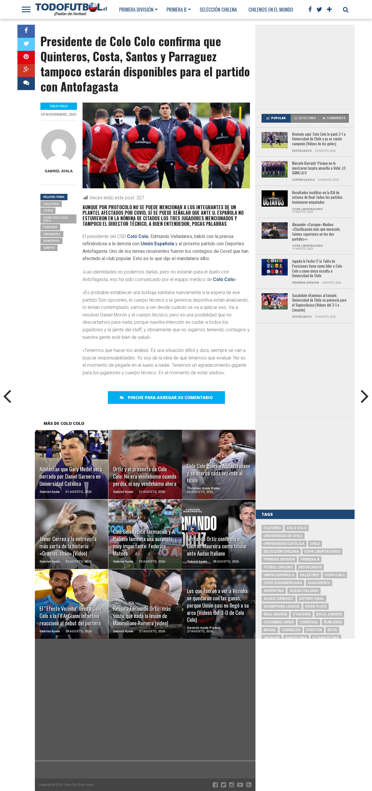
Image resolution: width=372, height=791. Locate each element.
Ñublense (333, 622)
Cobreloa (291, 630)
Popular (278, 118)
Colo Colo (138, 236)
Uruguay (272, 638)
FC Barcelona (325, 638)
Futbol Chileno (278, 567)
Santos (49, 247)
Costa (48, 210)
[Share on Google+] (26, 70)
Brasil (270, 630)
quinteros (51, 240)
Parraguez (51, 234)
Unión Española (157, 243)
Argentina (274, 591)
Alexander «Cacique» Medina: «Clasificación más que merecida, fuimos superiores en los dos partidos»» (316, 232)
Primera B (177, 9)
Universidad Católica (284, 544)
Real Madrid (275, 614)
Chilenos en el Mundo (270, 9)
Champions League (282, 606)
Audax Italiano (304, 591)
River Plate (316, 606)
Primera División (136, 9)
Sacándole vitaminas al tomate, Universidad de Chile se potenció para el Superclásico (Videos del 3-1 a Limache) (319, 303)
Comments (336, 118)
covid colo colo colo (55, 219)
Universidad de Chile (283, 536)
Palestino (309, 575)
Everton (314, 630)
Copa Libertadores (322, 552)
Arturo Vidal (311, 599)
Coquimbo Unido (279, 622)
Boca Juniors (329, 614)
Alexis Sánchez (279, 599)
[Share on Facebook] (26, 31)
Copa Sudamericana (283, 583)
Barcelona (296, 638)
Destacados (310, 567)
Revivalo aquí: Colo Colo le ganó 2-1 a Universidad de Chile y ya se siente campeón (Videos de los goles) (319, 139)
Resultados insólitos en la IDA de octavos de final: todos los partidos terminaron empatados (317, 197)
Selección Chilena (218, 9)
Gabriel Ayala (59, 171)
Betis (332, 630)
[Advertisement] (305, 67)
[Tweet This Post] (26, 44)
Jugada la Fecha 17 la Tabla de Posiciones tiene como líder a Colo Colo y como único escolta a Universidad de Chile (317, 268)
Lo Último (307, 118)
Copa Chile (335, 575)
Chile (315, 544)
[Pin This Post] (26, 57)
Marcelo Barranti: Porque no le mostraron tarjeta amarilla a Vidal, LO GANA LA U (319, 168)
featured (50, 227)
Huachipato (319, 583)
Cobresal (309, 622)
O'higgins (302, 614)
